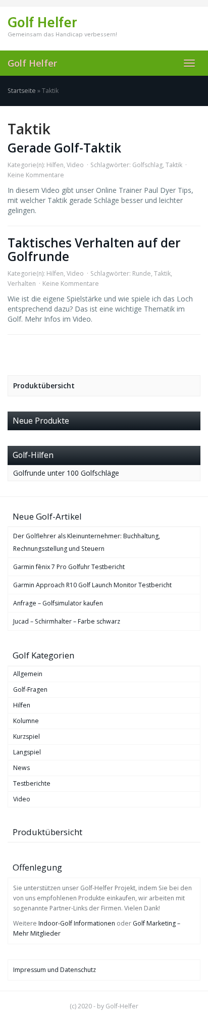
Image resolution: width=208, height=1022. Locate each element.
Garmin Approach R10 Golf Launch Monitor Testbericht (92, 585)
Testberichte (31, 783)
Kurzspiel (26, 736)
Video (75, 165)
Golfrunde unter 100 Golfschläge (66, 473)
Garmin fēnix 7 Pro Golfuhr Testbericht (69, 567)
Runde (141, 273)
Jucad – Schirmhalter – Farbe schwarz (66, 621)
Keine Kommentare (36, 175)
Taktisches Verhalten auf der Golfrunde (94, 249)
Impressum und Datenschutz (54, 969)
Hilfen (55, 165)
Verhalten (22, 283)
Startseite (22, 90)
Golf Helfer (32, 63)
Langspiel (27, 752)
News (21, 767)
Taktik (174, 165)
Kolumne (26, 721)
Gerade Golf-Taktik (64, 147)
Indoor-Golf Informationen (76, 923)
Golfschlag (147, 165)
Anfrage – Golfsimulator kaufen (58, 603)
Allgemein (27, 674)
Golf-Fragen (30, 689)
